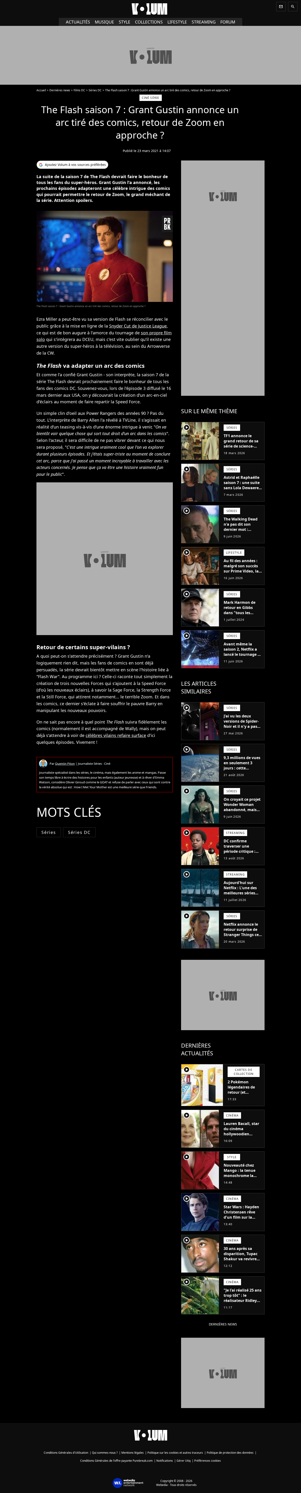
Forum (227, 22)
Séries (48, 832)
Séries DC (95, 90)
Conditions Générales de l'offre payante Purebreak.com (116, 1461)
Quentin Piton (65, 763)
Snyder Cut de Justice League (138, 326)
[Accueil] (150, 9)
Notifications (164, 1461)
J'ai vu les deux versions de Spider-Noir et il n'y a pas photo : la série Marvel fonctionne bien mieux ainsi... (241, 728)
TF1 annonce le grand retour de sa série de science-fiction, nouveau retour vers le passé (242, 446)
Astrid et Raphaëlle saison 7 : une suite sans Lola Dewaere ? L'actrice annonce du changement (242, 488)
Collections (149, 22)
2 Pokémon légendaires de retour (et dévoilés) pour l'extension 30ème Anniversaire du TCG (244, 1097)
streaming (204, 22)
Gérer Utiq (183, 1461)
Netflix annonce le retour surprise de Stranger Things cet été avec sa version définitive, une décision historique (242, 937)
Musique (104, 22)
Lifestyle (177, 22)
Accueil (41, 90)
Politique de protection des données (230, 1453)
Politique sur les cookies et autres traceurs (175, 1453)
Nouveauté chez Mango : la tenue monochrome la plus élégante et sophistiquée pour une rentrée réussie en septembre (242, 1181)
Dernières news (59, 90)
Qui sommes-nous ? (105, 1453)
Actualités (78, 22)
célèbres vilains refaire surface (116, 735)
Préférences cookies (207, 1461)
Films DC (79, 90)
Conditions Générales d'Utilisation (66, 1453)
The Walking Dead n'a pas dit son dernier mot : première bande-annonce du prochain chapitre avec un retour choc (242, 534)
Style (124, 22)
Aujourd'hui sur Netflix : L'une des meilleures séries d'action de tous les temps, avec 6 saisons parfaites (242, 895)
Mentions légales (132, 1453)
